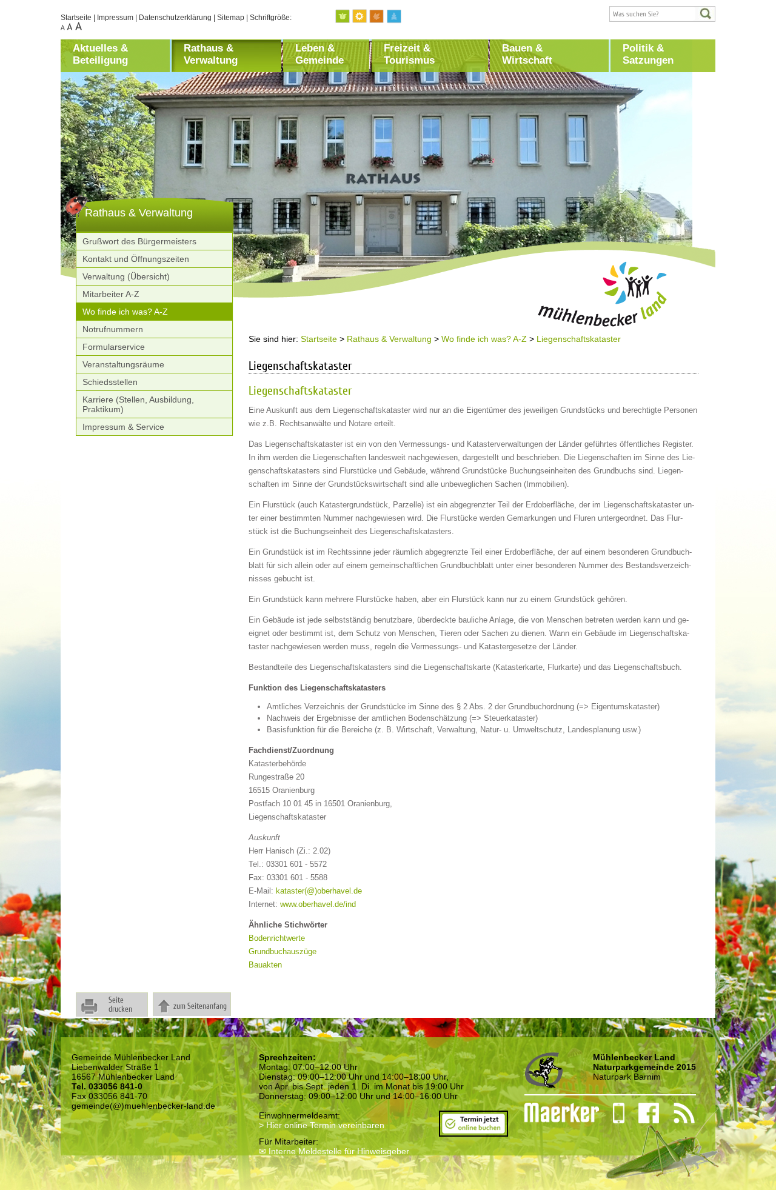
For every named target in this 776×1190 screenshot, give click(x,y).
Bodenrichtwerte (277, 938)
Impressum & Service (123, 427)
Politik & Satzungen (648, 54)
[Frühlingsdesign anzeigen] (343, 16)
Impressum (115, 17)
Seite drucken (120, 1004)
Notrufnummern (112, 329)
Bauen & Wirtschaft (527, 54)
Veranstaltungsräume (123, 364)
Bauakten (265, 964)
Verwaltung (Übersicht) (126, 276)
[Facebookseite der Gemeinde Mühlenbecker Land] (642, 1113)
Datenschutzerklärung (175, 17)
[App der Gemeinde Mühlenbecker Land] (611, 1113)
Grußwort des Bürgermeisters (139, 241)
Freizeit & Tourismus (409, 54)
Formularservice (113, 347)
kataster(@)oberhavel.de (319, 890)
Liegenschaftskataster (579, 339)
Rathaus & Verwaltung (211, 54)
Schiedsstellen (110, 382)
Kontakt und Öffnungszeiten (135, 259)
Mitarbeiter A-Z (110, 294)
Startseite (76, 17)
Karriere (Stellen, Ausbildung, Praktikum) (138, 404)
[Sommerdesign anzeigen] (360, 16)
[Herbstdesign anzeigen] (377, 16)
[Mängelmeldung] (555, 1113)
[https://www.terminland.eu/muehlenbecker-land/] (473, 1132)
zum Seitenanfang (200, 1006)
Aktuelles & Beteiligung (100, 54)
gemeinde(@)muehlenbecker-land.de (143, 1106)
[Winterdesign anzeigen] (394, 16)
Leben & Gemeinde (319, 54)
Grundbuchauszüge (282, 951)
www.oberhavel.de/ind (318, 904)
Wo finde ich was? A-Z (125, 311)
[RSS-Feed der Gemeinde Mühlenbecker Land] (677, 1113)
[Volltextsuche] (662, 14)
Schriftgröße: (271, 17)
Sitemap (230, 17)
